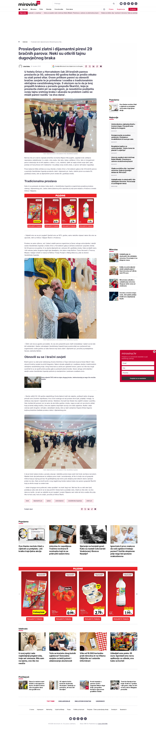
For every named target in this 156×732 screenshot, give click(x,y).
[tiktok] (128, 3)
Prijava (111, 9)
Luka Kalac (26, 66)
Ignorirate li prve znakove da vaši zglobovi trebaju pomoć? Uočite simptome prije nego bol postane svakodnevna (122, 551)
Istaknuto (25, 42)
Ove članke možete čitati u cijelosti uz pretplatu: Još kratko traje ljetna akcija (128, 107)
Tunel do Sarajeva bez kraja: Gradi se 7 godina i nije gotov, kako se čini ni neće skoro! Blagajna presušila (129, 685)
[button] (96, 212)
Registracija (121, 9)
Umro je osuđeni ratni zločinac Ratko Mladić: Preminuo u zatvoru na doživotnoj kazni (37, 13)
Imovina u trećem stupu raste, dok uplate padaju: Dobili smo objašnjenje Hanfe (128, 296)
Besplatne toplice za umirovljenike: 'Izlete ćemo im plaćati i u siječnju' (123, 148)
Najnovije (113, 117)
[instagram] (124, 3)
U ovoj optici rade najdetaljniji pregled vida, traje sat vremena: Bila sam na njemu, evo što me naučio (31, 658)
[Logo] (29, 3)
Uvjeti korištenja (59, 709)
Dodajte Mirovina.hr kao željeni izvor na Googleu (69, 66)
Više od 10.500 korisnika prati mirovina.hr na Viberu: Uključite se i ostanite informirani (93, 657)
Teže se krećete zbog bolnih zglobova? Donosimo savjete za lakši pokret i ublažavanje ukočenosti (62, 657)
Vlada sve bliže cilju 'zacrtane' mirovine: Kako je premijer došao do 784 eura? (93, 13)
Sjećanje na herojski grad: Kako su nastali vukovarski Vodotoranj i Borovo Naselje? (92, 550)
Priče (41, 9)
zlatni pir (89, 501)
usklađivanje (64, 701)
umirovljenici (59, 501)
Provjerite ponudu (34, 226)
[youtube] (121, 3)
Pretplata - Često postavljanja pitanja (97, 709)
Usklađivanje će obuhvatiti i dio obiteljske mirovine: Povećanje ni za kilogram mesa (123, 181)
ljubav (49, 501)
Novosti (24, 9)
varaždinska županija (75, 501)
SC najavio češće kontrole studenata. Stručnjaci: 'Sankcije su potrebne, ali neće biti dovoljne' (67, 685)
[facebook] (132, 3)
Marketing (49, 709)
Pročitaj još (24, 677)
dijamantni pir (37, 501)
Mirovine (33, 9)
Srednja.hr (114, 709)
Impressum (40, 709)
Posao (69, 709)
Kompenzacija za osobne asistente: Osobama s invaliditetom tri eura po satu (122, 137)
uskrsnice (100, 701)
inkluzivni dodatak (83, 701)
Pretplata (133, 9)
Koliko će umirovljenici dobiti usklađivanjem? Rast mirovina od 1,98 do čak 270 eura (128, 270)
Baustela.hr (123, 709)
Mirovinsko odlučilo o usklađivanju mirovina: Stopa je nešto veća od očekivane (127, 283)
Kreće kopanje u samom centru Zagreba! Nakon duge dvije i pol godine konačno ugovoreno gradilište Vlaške (97, 686)
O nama (32, 709)
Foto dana (69, 9)
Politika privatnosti (78, 709)
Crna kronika (59, 9)
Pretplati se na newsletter (138, 378)
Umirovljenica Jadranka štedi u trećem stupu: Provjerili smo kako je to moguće (123, 126)
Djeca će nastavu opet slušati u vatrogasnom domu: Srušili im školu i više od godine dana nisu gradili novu (37, 685)
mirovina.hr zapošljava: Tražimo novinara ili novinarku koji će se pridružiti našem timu (60, 550)
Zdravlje (48, 9)
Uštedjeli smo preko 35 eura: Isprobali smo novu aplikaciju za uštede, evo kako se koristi (122, 657)
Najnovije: (23, 13)
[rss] (136, 3)
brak (27, 501)
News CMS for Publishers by (94, 723)
